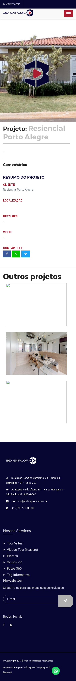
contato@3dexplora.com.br (29, 501)
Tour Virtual (15, 543)
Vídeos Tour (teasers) (22, 550)
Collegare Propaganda (36, 667)
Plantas (12, 556)
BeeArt (7, 672)
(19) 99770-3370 (23, 508)
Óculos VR (14, 562)
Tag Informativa (18, 575)
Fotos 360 (14, 568)
